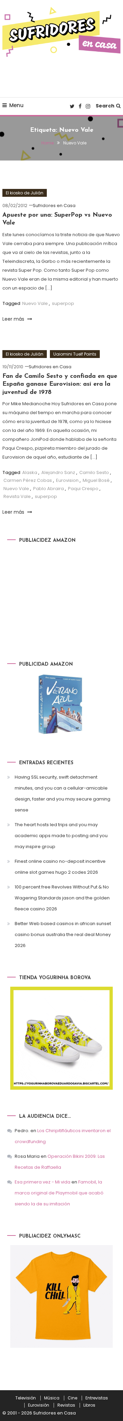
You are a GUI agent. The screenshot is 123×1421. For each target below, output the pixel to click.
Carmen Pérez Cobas (27, 480)
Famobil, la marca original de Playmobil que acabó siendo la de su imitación (59, 1193)
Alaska (29, 472)
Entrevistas (96, 1398)
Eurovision (67, 480)
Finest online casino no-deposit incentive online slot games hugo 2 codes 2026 (60, 866)
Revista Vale (17, 496)
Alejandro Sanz (58, 472)
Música (51, 1398)
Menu (16, 105)
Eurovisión (38, 1405)
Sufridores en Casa (54, 205)
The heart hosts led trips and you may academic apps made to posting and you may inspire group (61, 835)
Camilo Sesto (94, 472)
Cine (72, 1398)
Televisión (25, 1398)
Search (105, 105)
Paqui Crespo (83, 488)
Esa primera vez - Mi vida (42, 1182)
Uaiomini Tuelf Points (74, 354)
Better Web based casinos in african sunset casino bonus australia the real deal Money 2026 (63, 934)
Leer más (14, 319)
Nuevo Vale (35, 303)
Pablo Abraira (48, 488)
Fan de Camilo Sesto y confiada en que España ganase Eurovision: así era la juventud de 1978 (59, 384)
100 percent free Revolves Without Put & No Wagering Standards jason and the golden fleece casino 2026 (62, 898)
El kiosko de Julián (24, 193)
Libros (89, 1405)
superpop (63, 303)
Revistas (66, 1405)
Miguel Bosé (96, 480)
